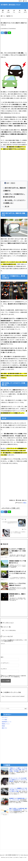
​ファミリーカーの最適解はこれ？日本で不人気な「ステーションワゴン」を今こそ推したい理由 (18, 790)
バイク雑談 (4, 719)
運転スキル (10, 16)
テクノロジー (5, 717)
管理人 (25, 502)
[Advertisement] (14, 42)
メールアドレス (5, 663)
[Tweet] (2, 33)
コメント (3, 643)
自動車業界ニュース (6, 721)
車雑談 (3, 725)
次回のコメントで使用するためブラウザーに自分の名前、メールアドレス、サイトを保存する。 (13, 676)
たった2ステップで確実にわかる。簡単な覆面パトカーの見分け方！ (17, 550)
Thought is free (22, 857)
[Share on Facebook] (5, 33)
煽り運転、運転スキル (22, 500)
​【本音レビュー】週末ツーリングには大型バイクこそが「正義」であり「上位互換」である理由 (18, 770)
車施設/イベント (6, 723)
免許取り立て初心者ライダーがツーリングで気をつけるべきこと (17, 573)
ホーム (3, 16)
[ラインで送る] (9, 33)
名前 (2, 657)
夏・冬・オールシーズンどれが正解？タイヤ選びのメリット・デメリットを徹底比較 (18, 780)
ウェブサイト (4, 668)
